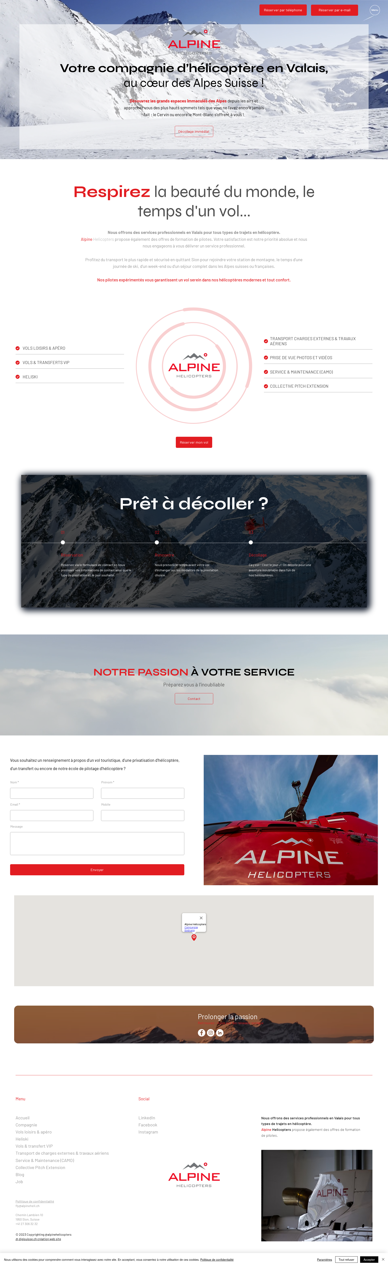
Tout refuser (346, 1260)
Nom (13, 782)
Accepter (369, 1260)
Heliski (22, 1138)
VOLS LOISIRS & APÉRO (44, 347)
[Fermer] (383, 1259)
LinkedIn (146, 1117)
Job (19, 1181)
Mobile (106, 804)
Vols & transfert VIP (34, 1145)
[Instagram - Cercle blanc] (210, 1033)
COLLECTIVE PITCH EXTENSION (299, 385)
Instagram (148, 1131)
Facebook (147, 1124)
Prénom (106, 782)
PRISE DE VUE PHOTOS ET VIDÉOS (301, 357)
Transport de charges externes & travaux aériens (62, 1153)
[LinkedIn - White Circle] (220, 1033)
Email (14, 804)
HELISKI (30, 376)
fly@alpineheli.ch (28, 1206)
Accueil (23, 1117)
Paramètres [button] (324, 1260)
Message (16, 826)
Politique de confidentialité (35, 1201)
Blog (20, 1174)
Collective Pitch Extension (40, 1167)
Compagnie (26, 1124)
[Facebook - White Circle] (201, 1033)
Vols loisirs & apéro (34, 1131)
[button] (334, 10)
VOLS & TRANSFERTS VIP (46, 362)
